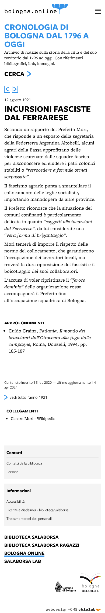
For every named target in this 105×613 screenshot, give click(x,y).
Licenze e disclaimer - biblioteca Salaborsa (37, 509)
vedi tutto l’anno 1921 (28, 397)
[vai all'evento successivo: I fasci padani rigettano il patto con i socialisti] (15, 89)
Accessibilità (15, 501)
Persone (12, 471)
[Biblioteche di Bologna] (90, 583)
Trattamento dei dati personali (29, 518)
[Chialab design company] (73, 605)
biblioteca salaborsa (31, 537)
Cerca (14, 74)
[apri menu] (98, 11)
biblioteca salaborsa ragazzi (41, 545)
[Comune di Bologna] (65, 588)
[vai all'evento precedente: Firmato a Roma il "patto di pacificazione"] (7, 89)
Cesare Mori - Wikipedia (33, 418)
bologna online (24, 553)
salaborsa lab (22, 561)
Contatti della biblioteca (24, 463)
